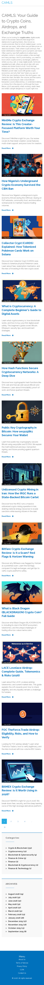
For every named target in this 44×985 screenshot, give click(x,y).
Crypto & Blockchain (20, 848)
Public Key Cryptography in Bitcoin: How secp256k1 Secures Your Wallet (19, 431)
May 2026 (14, 904)
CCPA (22, 970)
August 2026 (15, 894)
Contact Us (22, 973)
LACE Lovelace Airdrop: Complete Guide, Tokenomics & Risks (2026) (21, 671)
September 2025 (17, 931)
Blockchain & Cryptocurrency (23, 865)
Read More (6, 148)
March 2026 (15, 911)
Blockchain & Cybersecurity (22, 855)
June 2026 (14, 901)
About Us (22, 959)
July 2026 (14, 897)
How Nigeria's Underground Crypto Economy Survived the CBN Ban (21, 184)
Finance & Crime (17, 858)
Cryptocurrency (17, 851)
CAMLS (7, 3)
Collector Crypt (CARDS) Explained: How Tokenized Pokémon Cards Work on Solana (19, 248)
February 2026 (16, 914)
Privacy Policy (22, 966)
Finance (13, 862)
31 (4, 827)
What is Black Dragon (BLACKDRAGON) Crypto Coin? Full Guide (22, 612)
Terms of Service (22, 963)
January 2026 (16, 918)
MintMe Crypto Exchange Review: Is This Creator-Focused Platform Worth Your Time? (21, 126)
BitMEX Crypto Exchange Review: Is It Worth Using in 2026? (19, 790)
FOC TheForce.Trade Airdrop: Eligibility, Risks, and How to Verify (21, 733)
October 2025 (16, 928)
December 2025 (17, 921)
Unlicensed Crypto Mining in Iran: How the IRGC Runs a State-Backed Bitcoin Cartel (20, 493)
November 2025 (17, 925)
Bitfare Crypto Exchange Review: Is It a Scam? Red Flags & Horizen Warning (18, 552)
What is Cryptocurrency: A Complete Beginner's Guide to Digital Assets (21, 310)
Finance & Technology (19, 868)
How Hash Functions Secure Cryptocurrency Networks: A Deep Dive (20, 371)
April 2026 (14, 908)
